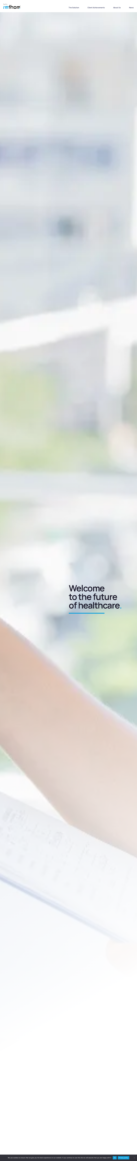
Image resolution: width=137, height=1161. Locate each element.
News (131, 7)
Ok (115, 1158)
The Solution (73, 7)
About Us (117, 7)
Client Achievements (96, 7)
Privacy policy (123, 1158)
